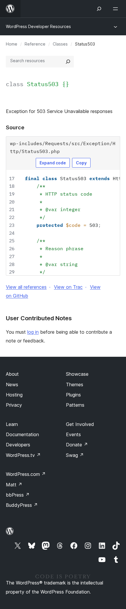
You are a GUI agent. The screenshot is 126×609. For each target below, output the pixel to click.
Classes (60, 43)
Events (73, 434)
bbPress (18, 495)
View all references (26, 287)
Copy (81, 162)
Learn (12, 424)
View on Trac (68, 287)
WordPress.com (26, 474)
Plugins (73, 395)
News (12, 384)
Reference (35, 43)
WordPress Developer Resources (38, 26)
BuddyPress (22, 505)
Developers (18, 445)
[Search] (68, 61)
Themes (74, 384)
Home (11, 43)
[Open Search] (99, 9)
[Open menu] (116, 9)
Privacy (14, 405)
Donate (77, 445)
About (12, 374)
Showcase (77, 374)
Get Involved (80, 424)
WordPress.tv (23, 455)
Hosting (14, 395)
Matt (14, 485)
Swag (75, 455)
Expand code (53, 162)
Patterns (75, 405)
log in (33, 332)
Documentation (22, 434)
